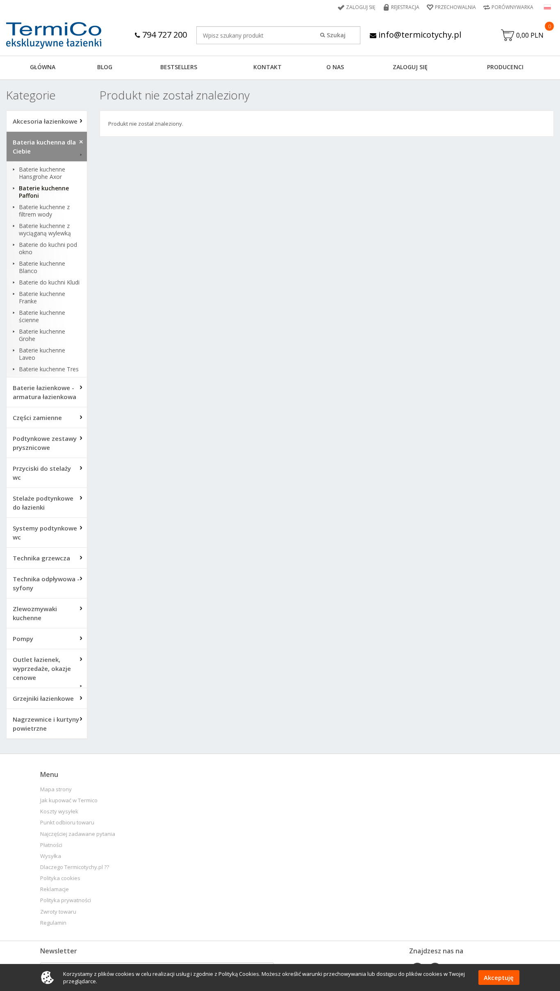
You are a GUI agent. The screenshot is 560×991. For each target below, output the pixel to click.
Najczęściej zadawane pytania (77, 834)
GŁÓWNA (42, 67)
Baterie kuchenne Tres (49, 369)
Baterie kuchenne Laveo (42, 354)
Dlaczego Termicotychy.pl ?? (74, 867)
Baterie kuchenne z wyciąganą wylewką (45, 229)
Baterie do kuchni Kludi (49, 282)
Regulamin (53, 923)
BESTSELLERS (178, 67)
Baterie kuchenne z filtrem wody (44, 210)
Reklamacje (54, 889)
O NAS (335, 67)
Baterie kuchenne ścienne (42, 316)
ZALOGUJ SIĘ (410, 67)
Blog (104, 67)
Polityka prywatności (65, 900)
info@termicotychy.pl (418, 34)
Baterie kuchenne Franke (42, 297)
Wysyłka (50, 856)
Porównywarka (512, 7)
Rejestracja (405, 7)
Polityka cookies (60, 878)
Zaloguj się (361, 7)
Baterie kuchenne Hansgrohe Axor (42, 173)
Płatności (51, 845)
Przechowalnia (455, 7)
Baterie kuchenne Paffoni (44, 192)
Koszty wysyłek (59, 811)
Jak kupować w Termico (69, 800)
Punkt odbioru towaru (67, 822)
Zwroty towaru (58, 912)
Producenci (505, 67)
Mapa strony (56, 789)
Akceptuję (499, 977)
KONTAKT (267, 67)
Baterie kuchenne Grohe (42, 335)
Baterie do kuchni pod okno (48, 248)
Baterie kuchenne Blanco (42, 267)
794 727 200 (163, 34)
